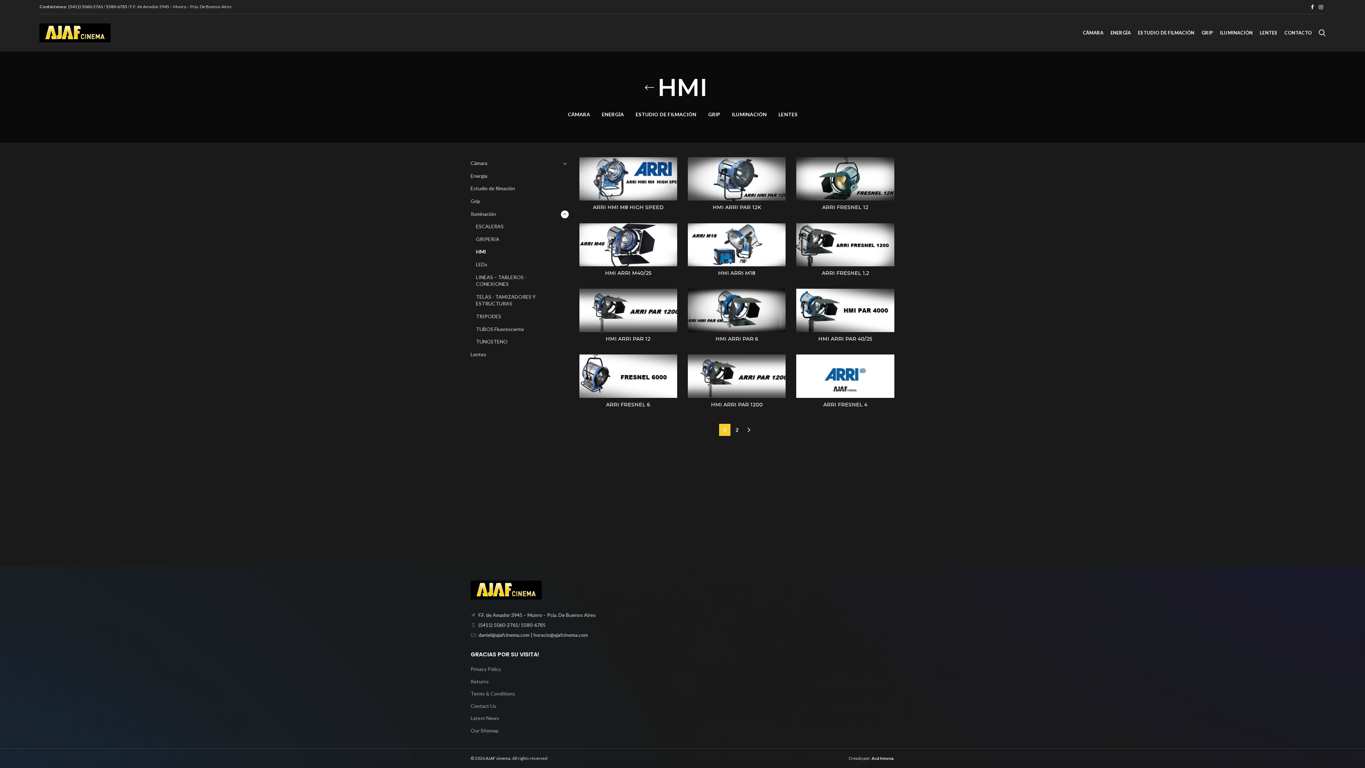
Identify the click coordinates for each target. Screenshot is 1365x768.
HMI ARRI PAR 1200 (737, 404)
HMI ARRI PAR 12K (737, 207)
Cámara (479, 163)
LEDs (481, 264)
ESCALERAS (490, 226)
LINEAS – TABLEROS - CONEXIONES (501, 280)
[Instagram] (1321, 7)
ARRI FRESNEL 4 (845, 404)
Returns (480, 681)
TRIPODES (488, 316)
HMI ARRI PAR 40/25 (845, 339)
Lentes (478, 354)
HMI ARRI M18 (736, 273)
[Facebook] (1312, 7)
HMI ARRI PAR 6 (737, 339)
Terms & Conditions (493, 693)
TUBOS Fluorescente (500, 329)
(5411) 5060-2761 (86, 6)
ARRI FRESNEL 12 (845, 207)
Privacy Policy (486, 669)
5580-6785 (116, 6)
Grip (475, 201)
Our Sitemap (485, 730)
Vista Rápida (672, 169)
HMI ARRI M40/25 (628, 273)
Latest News (485, 718)
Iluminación (483, 214)
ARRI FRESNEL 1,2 (845, 273)
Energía (479, 176)
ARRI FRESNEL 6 (628, 404)
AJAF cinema (498, 758)
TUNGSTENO (492, 341)
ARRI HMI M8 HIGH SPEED (628, 207)
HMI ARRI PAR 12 (628, 339)
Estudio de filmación (493, 188)
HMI (481, 252)
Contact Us (483, 706)
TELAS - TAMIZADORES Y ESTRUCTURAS (506, 300)
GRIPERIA (487, 239)
